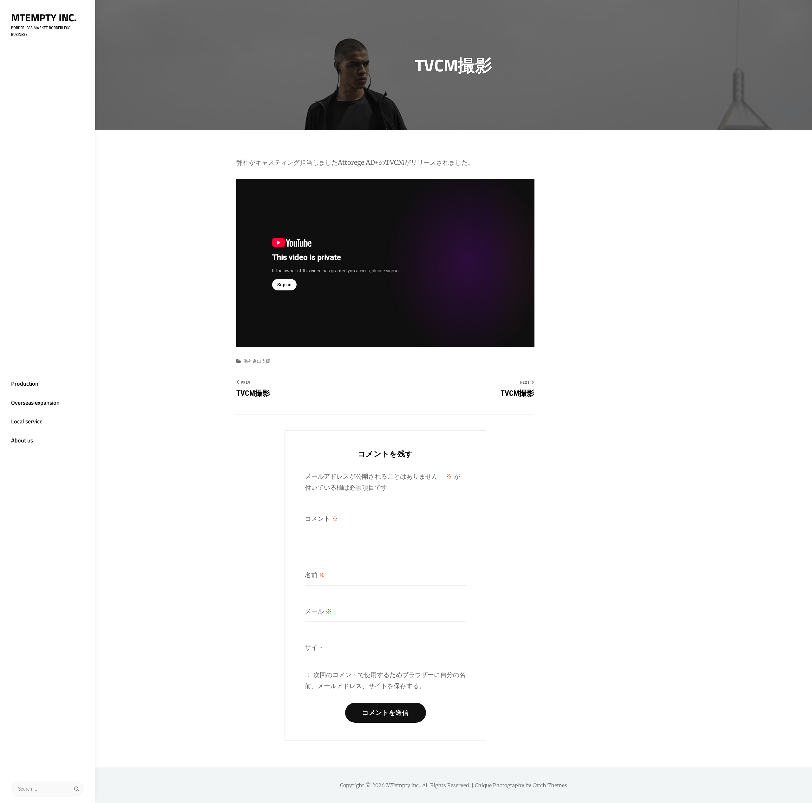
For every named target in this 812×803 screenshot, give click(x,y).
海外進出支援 (257, 361)
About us (22, 440)
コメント (321, 518)
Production (24, 383)
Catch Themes (550, 785)
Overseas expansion (35, 402)
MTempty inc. (43, 17)
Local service (27, 421)
